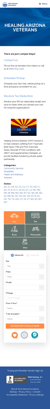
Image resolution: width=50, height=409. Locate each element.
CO (23, 187)
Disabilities (9, 171)
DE (35, 187)
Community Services (13, 168)
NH (40, 193)
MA (34, 190)
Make (8, 272)
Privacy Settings (36, 395)
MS (21, 193)
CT (27, 187)
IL (17, 190)
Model (9, 282)
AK (5, 187)
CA (20, 187)
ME (5, 193)
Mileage (9, 293)
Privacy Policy (25, 392)
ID (14, 190)
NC (29, 193)
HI (9, 190)
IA (12, 190)
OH (20, 196)
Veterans (8, 177)
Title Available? (13, 314)
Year (7, 261)
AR (12, 187)
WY (5, 202)
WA (32, 199)
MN (12, 193)
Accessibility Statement (17, 395)
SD (5, 199)
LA (30, 190)
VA (24, 199)
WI (36, 199)
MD (38, 190)
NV (12, 196)
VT (28, 199)
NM (9, 196)
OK (24, 196)
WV (40, 199)
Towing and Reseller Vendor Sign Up (25, 370)
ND (32, 193)
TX (12, 199)
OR (28, 196)
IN (20, 190)
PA (32, 196)
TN (9, 199)
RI (35, 196)
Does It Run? (11, 303)
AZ (16, 187)
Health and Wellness (13, 174)
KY (27, 190)
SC (38, 196)
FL (38, 187)
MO (17, 193)
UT (21, 199)
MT (25, 193)
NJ (5, 196)
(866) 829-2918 (16, 69)
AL (9, 187)
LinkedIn (37, 392)
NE (36, 193)
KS (23, 190)
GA (5, 190)
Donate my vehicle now (25, 326)
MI (9, 193)
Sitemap (13, 392)
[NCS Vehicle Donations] (9, 4)
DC (31, 187)
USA (17, 199)
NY (16, 196)
